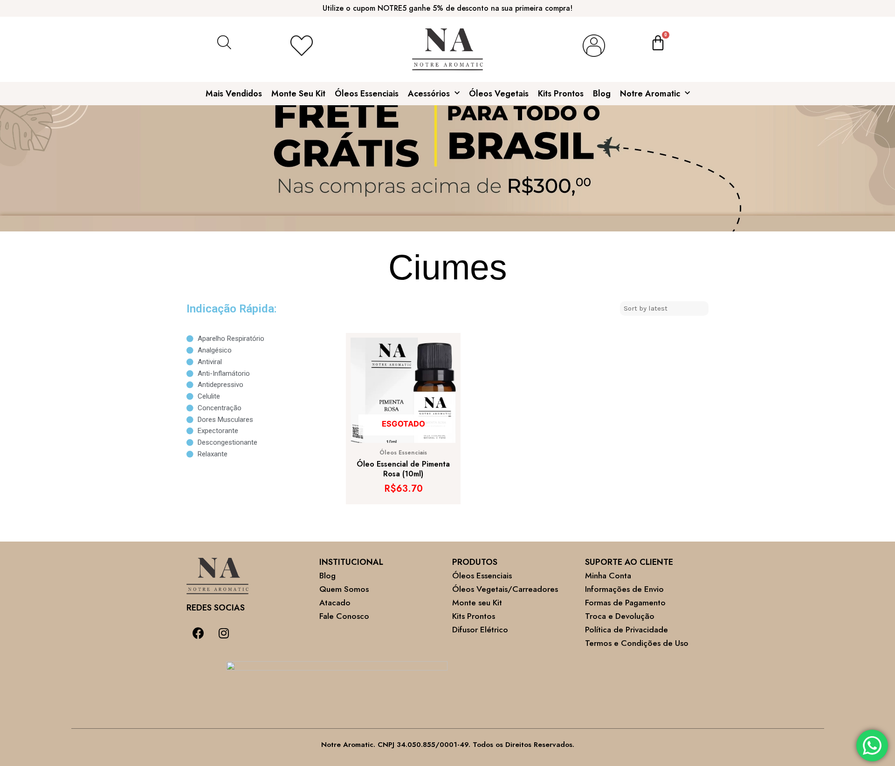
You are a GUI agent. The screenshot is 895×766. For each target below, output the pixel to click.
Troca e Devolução (619, 616)
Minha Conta (608, 575)
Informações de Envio (624, 589)
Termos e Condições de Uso (636, 643)
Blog (602, 94)
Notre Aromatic (650, 94)
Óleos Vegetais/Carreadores (505, 589)
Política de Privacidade (626, 630)
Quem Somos (344, 589)
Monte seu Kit (477, 603)
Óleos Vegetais (499, 94)
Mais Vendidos (234, 94)
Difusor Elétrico (480, 630)
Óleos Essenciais (367, 94)
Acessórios (429, 94)
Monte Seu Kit (298, 94)
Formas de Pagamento (625, 603)
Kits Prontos (561, 94)
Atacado (335, 603)
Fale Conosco (344, 616)
